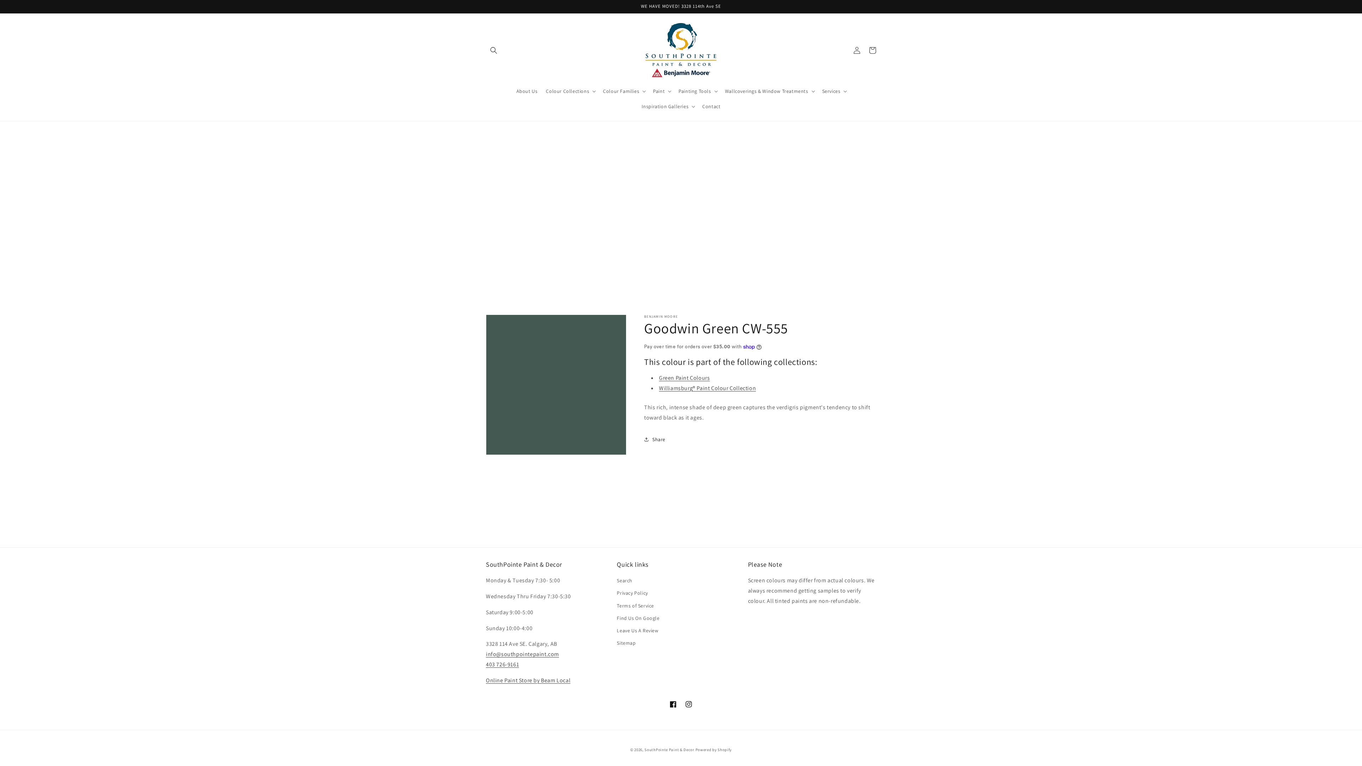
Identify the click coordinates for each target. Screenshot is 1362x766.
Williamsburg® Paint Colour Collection (707, 388)
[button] (494, 50)
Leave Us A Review (637, 630)
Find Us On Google (638, 618)
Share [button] (658, 439)
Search (624, 580)
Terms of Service (635, 606)
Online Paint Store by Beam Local (528, 680)
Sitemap (626, 643)
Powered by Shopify (714, 749)
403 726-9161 (502, 664)
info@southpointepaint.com (522, 654)
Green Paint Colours (684, 378)
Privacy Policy (632, 593)
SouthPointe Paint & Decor (669, 749)
